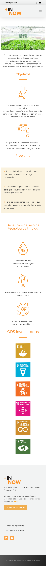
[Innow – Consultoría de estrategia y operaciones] (14, 11)
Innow (16, 501)
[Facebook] (12, 538)
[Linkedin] (6, 538)
